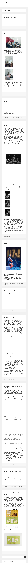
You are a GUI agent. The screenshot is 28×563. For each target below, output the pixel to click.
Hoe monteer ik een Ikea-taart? (12, 493)
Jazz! (5, 243)
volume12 (4, 3)
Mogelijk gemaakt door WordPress (8, 561)
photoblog (14, 283)
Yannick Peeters (6, 284)
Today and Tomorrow (7, 499)
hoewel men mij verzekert (17, 141)
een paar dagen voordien (18, 498)
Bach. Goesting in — (10, 291)
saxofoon (19, 310)
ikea (15, 117)
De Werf (22, 149)
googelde (5, 416)
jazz (10, 235)
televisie (18, 486)
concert (19, 235)
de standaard (17, 464)
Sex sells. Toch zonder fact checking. (13, 387)
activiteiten (11, 117)
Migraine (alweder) (10, 17)
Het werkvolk (22, 107)
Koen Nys (5, 236)
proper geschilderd (9, 108)
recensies (16, 235)
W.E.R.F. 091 (14, 149)
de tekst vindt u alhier (7, 371)
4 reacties (21, 486)
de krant (11, 464)
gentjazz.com (13, 89)
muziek (12, 235)
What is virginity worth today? (11, 456)
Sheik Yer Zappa (9, 317)
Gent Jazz (7, 34)
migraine (15, 27)
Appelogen (12, 497)
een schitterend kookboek (18, 500)
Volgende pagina (25, 557)
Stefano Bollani (11, 379)
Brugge (17, 283)
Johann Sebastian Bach (15, 310)
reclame (15, 486)
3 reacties (15, 379)
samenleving (13, 464)
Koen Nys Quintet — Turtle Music (13, 124)
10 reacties (19, 27)
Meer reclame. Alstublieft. (13, 471)
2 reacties (6, 94)
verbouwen (17, 117)
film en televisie (11, 486)
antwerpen (18, 378)
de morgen (14, 552)
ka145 (13, 117)
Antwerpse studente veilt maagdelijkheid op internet (12, 390)
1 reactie (21, 117)
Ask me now (12, 187)
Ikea (5, 101)
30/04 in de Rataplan (8, 231)
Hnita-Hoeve (20, 230)
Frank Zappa (7, 379)
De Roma (10, 320)
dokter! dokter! (11, 27)
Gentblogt (14, 88)
